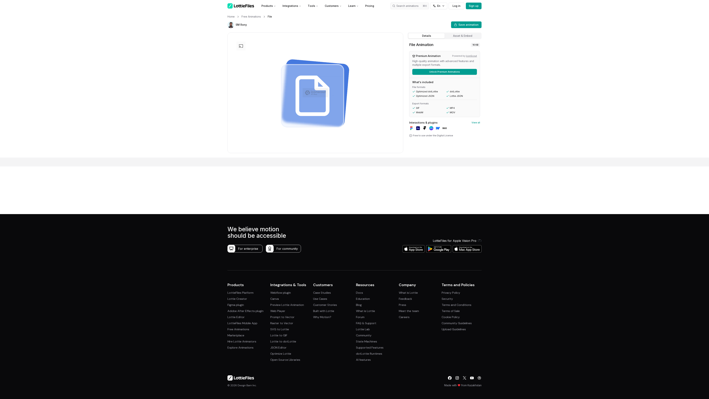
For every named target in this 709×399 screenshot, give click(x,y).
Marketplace (235, 335)
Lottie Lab (363, 329)
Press (402, 305)
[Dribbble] (479, 378)
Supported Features (369, 347)
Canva (274, 299)
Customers (332, 5)
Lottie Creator (237, 299)
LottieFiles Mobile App (242, 323)
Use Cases (320, 299)
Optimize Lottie (280, 354)
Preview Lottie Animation (287, 305)
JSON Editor (278, 347)
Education (363, 299)
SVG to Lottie (279, 329)
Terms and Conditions (456, 305)
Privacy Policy (451, 293)
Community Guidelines (457, 323)
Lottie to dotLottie (283, 341)
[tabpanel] (445, 99)
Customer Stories (325, 305)
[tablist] (445, 36)
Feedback (405, 299)
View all (476, 122)
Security (447, 299)
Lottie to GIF (278, 335)
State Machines (366, 341)
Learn (352, 5)
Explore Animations (240, 347)
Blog (359, 305)
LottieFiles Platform (240, 293)
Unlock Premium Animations (444, 71)
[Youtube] (472, 378)
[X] (464, 378)
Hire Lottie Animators (241, 341)
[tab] (426, 35)
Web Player (277, 311)
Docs (359, 293)
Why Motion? (322, 317)
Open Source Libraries (285, 360)
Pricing (369, 5)
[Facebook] (450, 378)
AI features (363, 360)
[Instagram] (457, 378)
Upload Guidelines (454, 329)
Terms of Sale (451, 311)
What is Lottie (365, 311)
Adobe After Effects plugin (245, 311)
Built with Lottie (323, 311)
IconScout (471, 55)
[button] (230, 24)
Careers (404, 317)
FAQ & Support (366, 323)
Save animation (468, 24)
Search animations (407, 5)
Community (363, 335)
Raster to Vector (281, 323)
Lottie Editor (236, 317)
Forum (360, 317)
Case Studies (322, 293)
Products (267, 5)
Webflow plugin (280, 293)
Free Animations (238, 329)
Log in (456, 5)
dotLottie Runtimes (369, 354)
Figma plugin (235, 305)
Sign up (474, 5)
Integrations (290, 5)
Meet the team (409, 311)
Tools (311, 5)
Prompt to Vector (282, 317)
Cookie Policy (451, 317)
